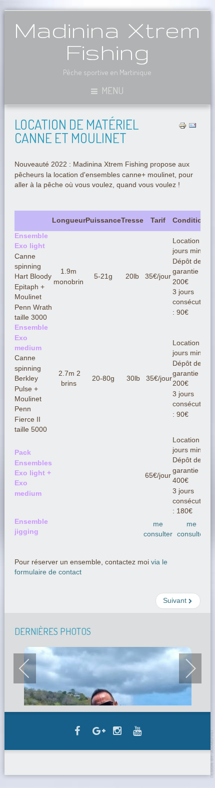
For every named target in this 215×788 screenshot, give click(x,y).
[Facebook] (77, 731)
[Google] (97, 731)
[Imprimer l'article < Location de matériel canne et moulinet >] (182, 125)
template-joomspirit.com (212, 753)
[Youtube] (137, 731)
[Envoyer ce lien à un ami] (192, 125)
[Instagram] (117, 731)
